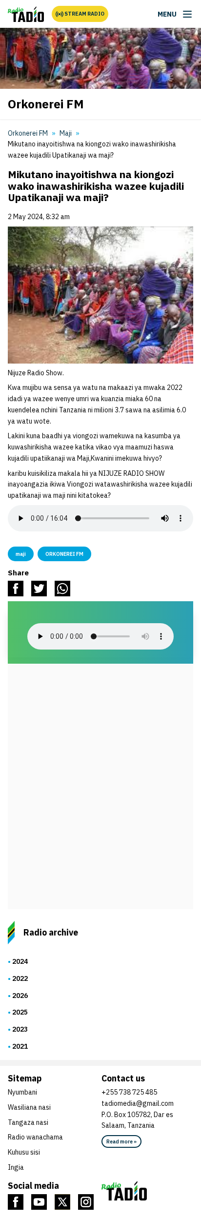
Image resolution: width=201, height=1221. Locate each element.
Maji (66, 133)
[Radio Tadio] (147, 1191)
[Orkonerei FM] (26, 14)
